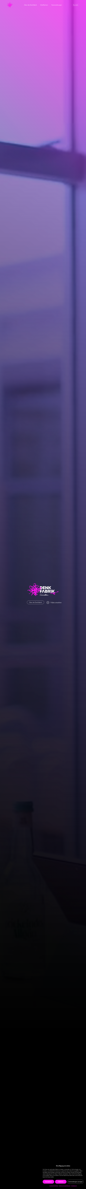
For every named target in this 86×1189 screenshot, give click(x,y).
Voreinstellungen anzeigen (75, 1181)
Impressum (74, 1185)
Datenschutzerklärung (64, 1185)
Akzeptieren (48, 1181)
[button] (35, 602)
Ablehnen (60, 1181)
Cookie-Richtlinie (53, 1185)
